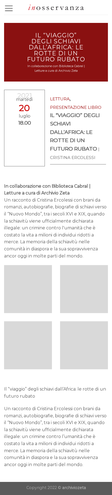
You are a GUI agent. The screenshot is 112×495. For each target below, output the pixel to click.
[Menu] (9, 8)
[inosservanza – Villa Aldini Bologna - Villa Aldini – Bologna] (56, 7)
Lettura (60, 98)
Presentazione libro (75, 107)
